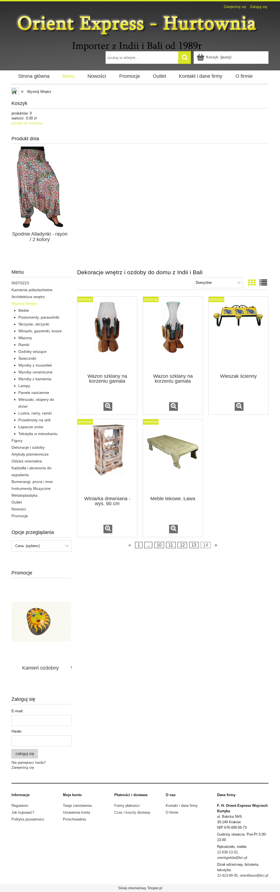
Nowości (18, 509)
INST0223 (20, 283)
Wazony (25, 338)
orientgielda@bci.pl (232, 858)
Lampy (24, 386)
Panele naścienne (33, 392)
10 (159, 545)
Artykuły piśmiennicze (30, 454)
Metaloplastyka (24, 495)
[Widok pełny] (263, 283)
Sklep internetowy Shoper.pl (140, 888)
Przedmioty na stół (34, 420)
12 (182, 545)
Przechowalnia (74, 819)
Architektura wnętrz (28, 297)
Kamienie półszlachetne (31, 290)
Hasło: (16, 731)
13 (193, 545)
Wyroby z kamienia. (35, 379)
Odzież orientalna (26, 461)
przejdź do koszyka (26, 123)
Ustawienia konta (76, 812)
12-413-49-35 (227, 875)
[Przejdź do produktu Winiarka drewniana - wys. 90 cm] (107, 457)
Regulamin (19, 806)
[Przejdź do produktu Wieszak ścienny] (238, 334)
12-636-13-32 (227, 852)
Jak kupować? (22, 812)
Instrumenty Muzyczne (31, 488)
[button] (107, 406)
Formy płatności (127, 806)
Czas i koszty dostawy (132, 812)
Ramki (23, 344)
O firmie (172, 812)
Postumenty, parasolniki (38, 317)
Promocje (19, 516)
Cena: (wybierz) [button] (27, 546)
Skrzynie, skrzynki (33, 324)
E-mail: (17, 711)
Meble (23, 310)
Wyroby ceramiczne (35, 372)
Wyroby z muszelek (35, 365)
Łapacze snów (30, 427)
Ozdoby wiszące (32, 351)
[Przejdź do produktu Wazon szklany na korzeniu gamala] (107, 334)
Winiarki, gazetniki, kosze (40, 331)
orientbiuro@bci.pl (254, 875)
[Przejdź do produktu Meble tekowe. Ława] (173, 457)
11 (170, 545)
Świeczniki (27, 358)
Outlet (16, 502)
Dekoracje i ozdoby (28, 447)
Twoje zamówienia (77, 806)
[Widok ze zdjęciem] (252, 283)
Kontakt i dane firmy (182, 806)
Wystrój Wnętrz (24, 303)
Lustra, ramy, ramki (35, 413)
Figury (16, 440)
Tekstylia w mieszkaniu (37, 433)
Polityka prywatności (27, 819)
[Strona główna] (140, 31)
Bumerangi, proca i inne (32, 481)
